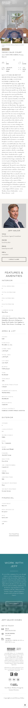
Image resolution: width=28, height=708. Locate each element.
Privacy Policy (20, 698)
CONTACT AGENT (14, 259)
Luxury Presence (14, 690)
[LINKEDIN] (14, 679)
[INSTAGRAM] (10, 679)
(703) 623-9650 (6, 242)
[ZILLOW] (18, 679)
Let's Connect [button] (14, 603)
